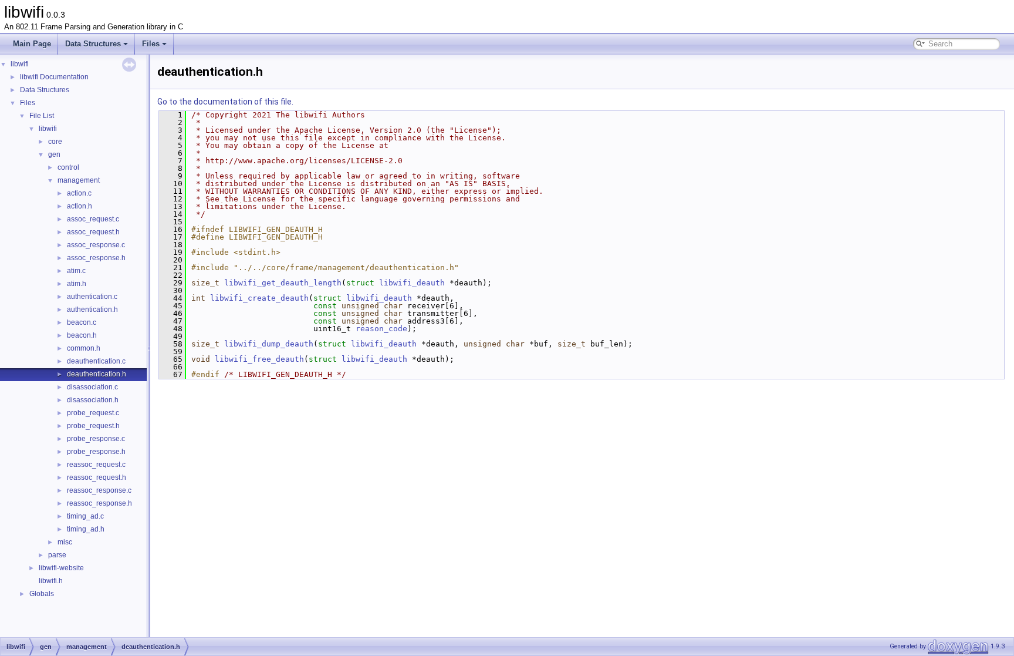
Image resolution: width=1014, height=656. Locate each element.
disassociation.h (93, 400)
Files (151, 43)
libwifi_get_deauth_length (283, 282)
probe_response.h (96, 452)
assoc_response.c (96, 245)
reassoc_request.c (96, 464)
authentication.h (92, 309)
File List (41, 116)
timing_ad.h (85, 529)
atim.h (76, 284)
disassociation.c (92, 387)
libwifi (20, 64)
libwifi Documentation (54, 77)
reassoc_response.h (99, 503)
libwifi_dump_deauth (268, 343)
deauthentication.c (96, 361)
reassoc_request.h (96, 477)
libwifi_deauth (412, 282)
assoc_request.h (93, 232)
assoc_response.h (96, 258)
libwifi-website (61, 568)
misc (65, 542)
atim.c (76, 271)
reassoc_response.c (99, 490)
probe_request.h (93, 426)
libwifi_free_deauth (259, 359)
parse (57, 555)
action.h (79, 206)
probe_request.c (93, 413)
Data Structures (93, 43)
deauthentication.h (96, 374)
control (68, 167)
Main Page (32, 43)
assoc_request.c (93, 219)
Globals (41, 594)
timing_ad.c (85, 516)
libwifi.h (51, 581)
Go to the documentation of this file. (225, 101)
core (55, 141)
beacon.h (82, 335)
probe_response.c (96, 439)
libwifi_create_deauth (259, 298)
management (79, 180)
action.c (79, 193)
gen (54, 154)
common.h (83, 348)
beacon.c (81, 322)
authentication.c (92, 296)
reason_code (381, 328)
